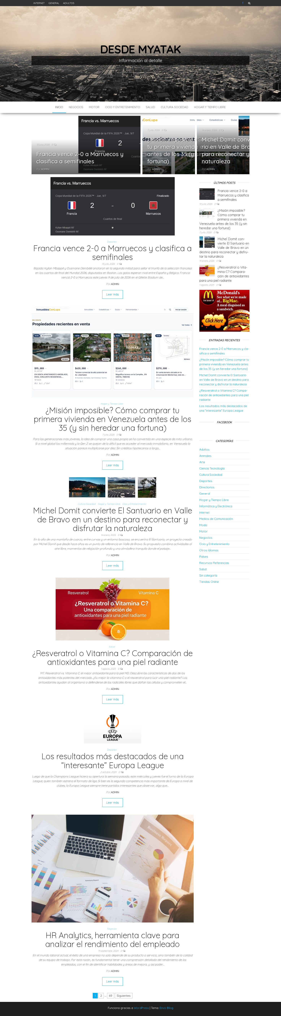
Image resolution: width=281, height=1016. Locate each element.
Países (203, 556)
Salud (150, 107)
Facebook (243, 3)
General (53, 3)
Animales (205, 456)
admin (45, 169)
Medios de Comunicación (216, 519)
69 (110, 995)
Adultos (68, 3)
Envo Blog (166, 1008)
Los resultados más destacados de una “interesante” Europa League (112, 760)
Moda (203, 525)
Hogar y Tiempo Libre (210, 107)
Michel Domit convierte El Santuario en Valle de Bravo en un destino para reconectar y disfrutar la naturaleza (112, 519)
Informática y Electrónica (215, 506)
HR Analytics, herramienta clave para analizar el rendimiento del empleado (112, 939)
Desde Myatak (140, 49)
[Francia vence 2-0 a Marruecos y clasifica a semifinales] (112, 206)
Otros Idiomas (208, 550)
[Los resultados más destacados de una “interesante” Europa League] (112, 727)
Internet (39, 3)
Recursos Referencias (214, 563)
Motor (94, 107)
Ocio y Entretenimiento (122, 107)
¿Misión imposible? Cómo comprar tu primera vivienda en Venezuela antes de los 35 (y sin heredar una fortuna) (192, 150)
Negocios (76, 107)
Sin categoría (208, 575)
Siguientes (124, 995)
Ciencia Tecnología (211, 468)
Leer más (112, 294)
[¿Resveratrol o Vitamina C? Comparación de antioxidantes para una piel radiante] (112, 608)
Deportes (112, 241)
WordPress (141, 1008)
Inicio (59, 107)
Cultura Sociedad (174, 107)
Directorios (206, 487)
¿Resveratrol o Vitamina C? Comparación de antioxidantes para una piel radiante (112, 657)
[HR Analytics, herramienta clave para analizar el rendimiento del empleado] (113, 868)
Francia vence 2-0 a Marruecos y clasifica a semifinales (79, 157)
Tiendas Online (209, 582)
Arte (202, 462)
